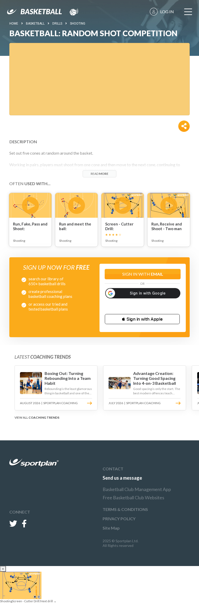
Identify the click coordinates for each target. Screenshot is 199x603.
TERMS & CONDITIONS (125, 509)
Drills (57, 23)
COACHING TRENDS (44, 417)
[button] (142, 319)
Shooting (77, 23)
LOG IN (167, 11)
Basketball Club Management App (137, 489)
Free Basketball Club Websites (133, 497)
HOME (13, 23)
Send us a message (122, 478)
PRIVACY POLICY (119, 518)
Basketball (35, 23)
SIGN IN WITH (142, 274)
